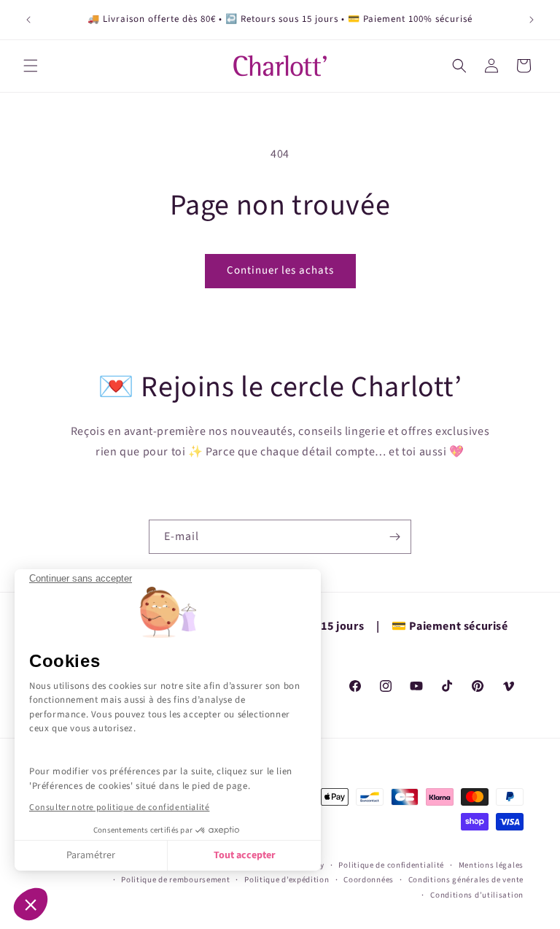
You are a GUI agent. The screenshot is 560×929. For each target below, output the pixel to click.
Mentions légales (491, 865)
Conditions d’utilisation (477, 895)
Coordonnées (368, 879)
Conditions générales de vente (466, 879)
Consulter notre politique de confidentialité (119, 807)
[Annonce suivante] (532, 20)
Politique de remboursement (175, 879)
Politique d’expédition (286, 879)
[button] (30, 904)
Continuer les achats (280, 270)
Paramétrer (90, 855)
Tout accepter (245, 855)
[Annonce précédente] (28, 20)
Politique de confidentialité (391, 865)
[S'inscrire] (394, 537)
